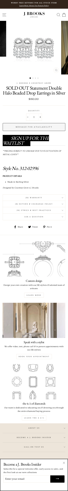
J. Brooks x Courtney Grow (34, 83)
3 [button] (36, 78)
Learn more (34, 295)
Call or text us (34, 447)
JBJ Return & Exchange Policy (34, 204)
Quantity (34, 111)
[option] (34, 47)
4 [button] (38, 78)
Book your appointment (34, 357)
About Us (34, 428)
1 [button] (30, 78)
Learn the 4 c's (34, 418)
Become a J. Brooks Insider (34, 437)
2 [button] (33, 78)
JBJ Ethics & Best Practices (34, 210)
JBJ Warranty (34, 197)
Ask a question (34, 217)
